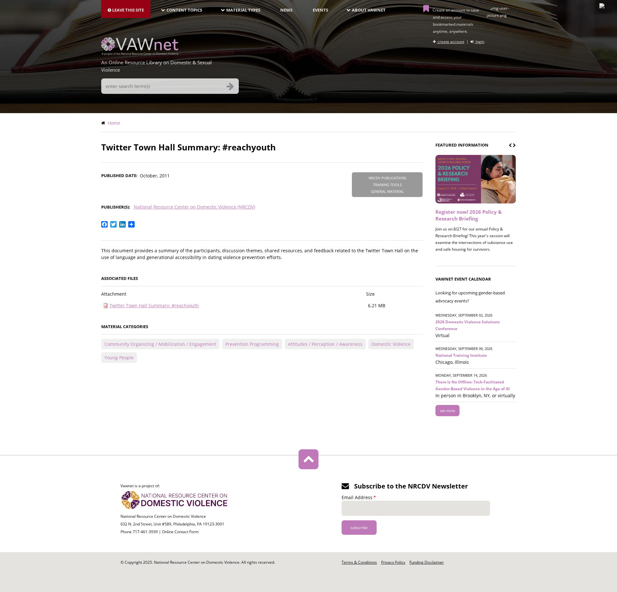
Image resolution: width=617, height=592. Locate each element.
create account (450, 41)
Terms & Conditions (359, 562)
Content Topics (184, 10)
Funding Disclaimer (426, 562)
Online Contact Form (180, 531)
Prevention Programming (252, 344)
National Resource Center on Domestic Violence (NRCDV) (194, 207)
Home (114, 123)
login (479, 41)
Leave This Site (127, 10)
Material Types (243, 10)
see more (447, 410)
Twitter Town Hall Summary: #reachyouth (154, 305)
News (286, 10)
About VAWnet (369, 10)
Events (320, 10)
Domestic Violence (391, 344)
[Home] (139, 53)
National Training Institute (461, 355)
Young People (119, 357)
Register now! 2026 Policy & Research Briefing (468, 215)
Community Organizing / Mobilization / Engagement (160, 344)
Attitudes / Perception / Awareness (325, 344)
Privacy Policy (393, 562)
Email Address (357, 497)
